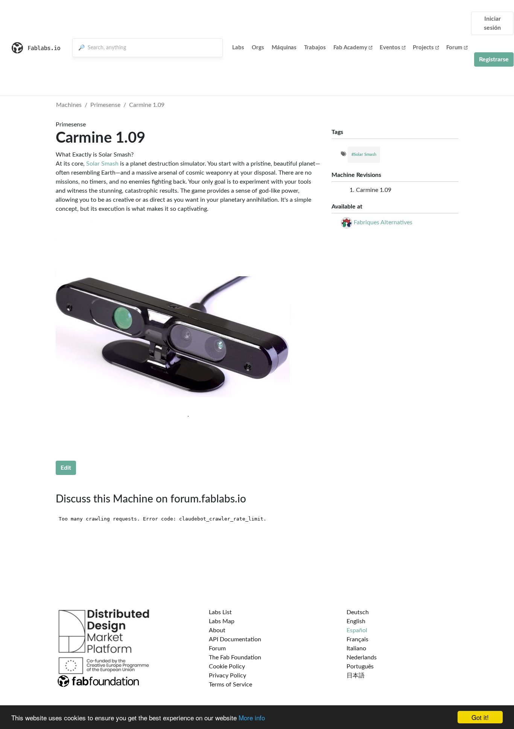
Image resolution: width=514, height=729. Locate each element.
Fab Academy (350, 47)
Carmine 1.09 (146, 105)
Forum (454, 47)
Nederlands (362, 657)
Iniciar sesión (492, 23)
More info (252, 717)
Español (357, 630)
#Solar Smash (363, 154)
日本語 (356, 676)
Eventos (390, 47)
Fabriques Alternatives (383, 222)
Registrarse (494, 59)
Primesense (105, 105)
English (356, 621)
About (217, 630)
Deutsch (358, 612)
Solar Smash (102, 164)
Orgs (258, 47)
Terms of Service (230, 685)
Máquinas (284, 47)
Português (360, 667)
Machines (69, 105)
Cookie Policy (227, 667)
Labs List (220, 612)
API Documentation (235, 639)
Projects (423, 47)
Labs (238, 47)
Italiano (356, 648)
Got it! (480, 717)
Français (357, 639)
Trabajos (315, 47)
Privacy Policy (227, 676)
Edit (66, 468)
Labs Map (221, 621)
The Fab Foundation (235, 657)
